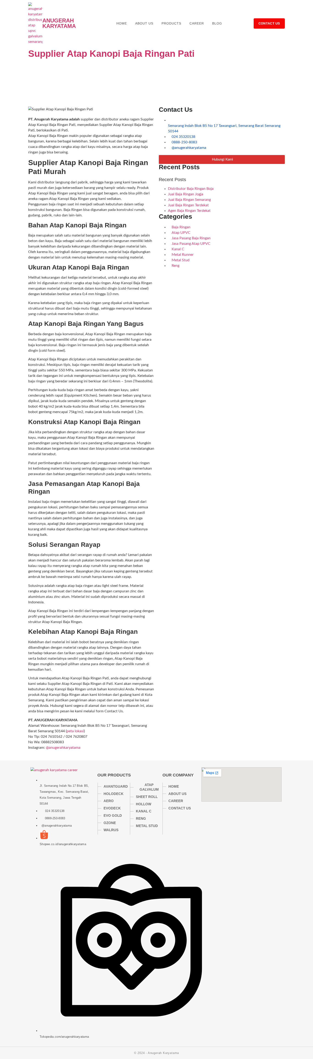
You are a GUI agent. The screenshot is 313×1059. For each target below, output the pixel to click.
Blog (217, 23)
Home (121, 23)
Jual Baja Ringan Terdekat (188, 205)
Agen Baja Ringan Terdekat (189, 210)
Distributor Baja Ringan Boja (191, 189)
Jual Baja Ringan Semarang (189, 199)
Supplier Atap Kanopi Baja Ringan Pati (111, 54)
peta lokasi (75, 731)
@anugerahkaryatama (63, 747)
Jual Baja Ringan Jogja (185, 194)
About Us (144, 23)
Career (196, 23)
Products (171, 23)
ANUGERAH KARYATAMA (59, 23)
